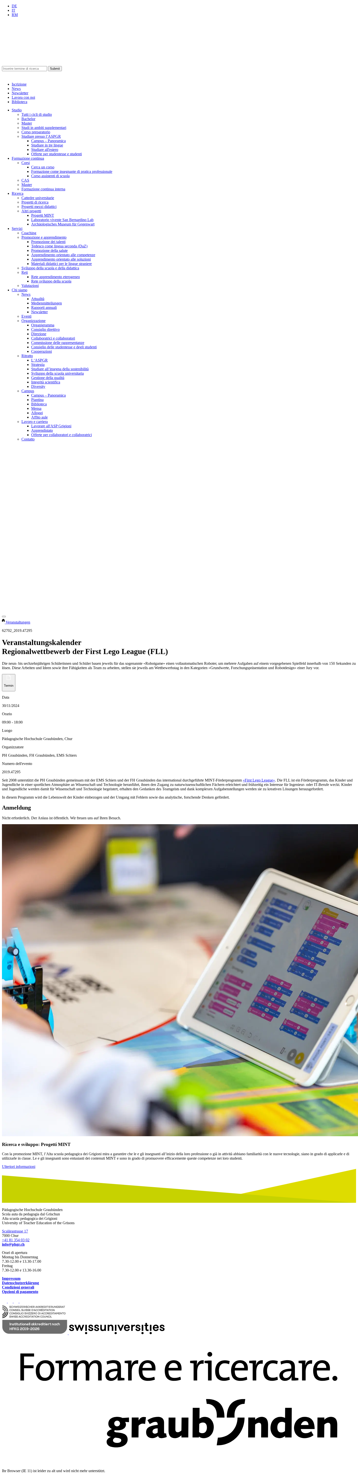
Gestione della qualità (47, 378)
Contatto (28, 439)
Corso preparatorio (35, 132)
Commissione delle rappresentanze (57, 343)
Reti (24, 272)
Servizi (17, 228)
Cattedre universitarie (37, 198)
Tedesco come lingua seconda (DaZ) (59, 246)
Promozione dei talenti (48, 242)
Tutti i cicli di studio (36, 114)
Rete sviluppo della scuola (51, 281)
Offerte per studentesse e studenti (56, 154)
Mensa (36, 408)
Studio (17, 110)
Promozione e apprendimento (43, 237)
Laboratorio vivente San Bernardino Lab (62, 220)
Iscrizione (19, 84)
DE (14, 6)
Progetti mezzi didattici (39, 207)
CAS (25, 180)
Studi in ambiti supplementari (43, 128)
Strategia (38, 364)
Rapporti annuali (44, 307)
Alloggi (37, 413)
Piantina (37, 400)
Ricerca (17, 193)
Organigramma (42, 325)
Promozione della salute (49, 250)
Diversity (38, 386)
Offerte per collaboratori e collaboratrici (61, 435)
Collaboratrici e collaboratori (53, 338)
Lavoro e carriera (34, 422)
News (16, 89)
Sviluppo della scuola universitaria (57, 373)
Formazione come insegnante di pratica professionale (71, 171)
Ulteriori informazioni (18, 1166)
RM (15, 15)
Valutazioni (30, 286)
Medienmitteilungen (46, 303)
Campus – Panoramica (48, 141)
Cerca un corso (42, 167)
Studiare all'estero (44, 149)
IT (13, 10)
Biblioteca (19, 102)
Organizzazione (33, 321)
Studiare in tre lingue (47, 145)
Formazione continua (28, 158)
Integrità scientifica (45, 382)
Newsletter (20, 93)
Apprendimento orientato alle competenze (63, 255)
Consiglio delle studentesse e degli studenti (64, 347)
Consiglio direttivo (45, 329)
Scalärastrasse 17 (15, 1231)
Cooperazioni (41, 351)
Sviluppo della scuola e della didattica (50, 268)
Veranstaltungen (18, 622)
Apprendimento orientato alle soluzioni (61, 259)
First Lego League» (259, 780)
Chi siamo (19, 290)
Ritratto (27, 356)
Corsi (25, 163)
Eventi (26, 316)
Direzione (38, 334)
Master (26, 123)
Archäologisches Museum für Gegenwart (62, 224)
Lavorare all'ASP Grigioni (51, 426)
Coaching (28, 233)
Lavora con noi (23, 97)
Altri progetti (31, 211)
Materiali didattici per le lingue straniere (61, 264)
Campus (27, 391)
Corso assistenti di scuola (50, 176)
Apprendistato (42, 430)
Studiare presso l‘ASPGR (41, 136)
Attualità (37, 299)
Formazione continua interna (43, 189)
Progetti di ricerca (34, 202)
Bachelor (28, 119)
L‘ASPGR (39, 360)
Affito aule (39, 417)
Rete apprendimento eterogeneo (55, 277)
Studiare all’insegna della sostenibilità (60, 369)
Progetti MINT (42, 215)
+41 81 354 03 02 (15, 1240)
